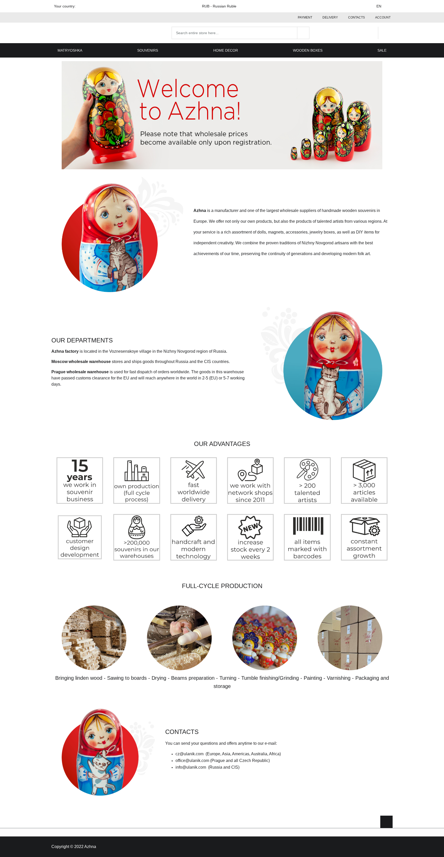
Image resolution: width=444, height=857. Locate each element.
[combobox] (240, 33)
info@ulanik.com (190, 767)
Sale (381, 50)
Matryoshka (70, 50)
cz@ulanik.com (189, 754)
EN (378, 6)
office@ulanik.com (192, 760)
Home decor (225, 50)
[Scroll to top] (386, 822)
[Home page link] (84, 33)
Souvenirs (147, 50)
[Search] (303, 33)
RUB (219, 6)
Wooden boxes (307, 50)
